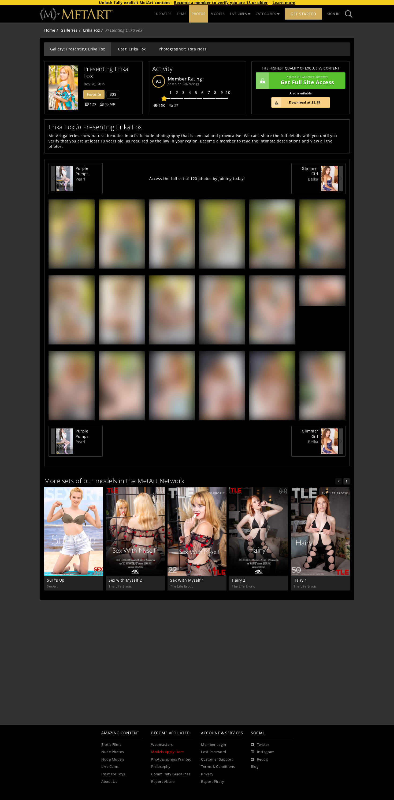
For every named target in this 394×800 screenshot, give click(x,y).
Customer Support (217, 759)
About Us (109, 781)
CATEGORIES (266, 14)
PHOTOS (198, 14)
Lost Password (213, 752)
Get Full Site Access (307, 80)
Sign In (333, 14)
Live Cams (110, 766)
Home (49, 30)
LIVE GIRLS (238, 14)
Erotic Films (111, 744)
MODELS (218, 14)
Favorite (94, 94)
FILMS (182, 14)
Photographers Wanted (171, 759)
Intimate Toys (113, 774)
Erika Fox (91, 30)
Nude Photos (112, 752)
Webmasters (162, 744)
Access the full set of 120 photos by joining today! (197, 178)
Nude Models (112, 759)
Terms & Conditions (218, 766)
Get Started (303, 13)
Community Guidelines (170, 774)
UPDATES (164, 14)
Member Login (213, 744)
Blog (254, 766)
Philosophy (160, 766)
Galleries (69, 30)
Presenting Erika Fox (107, 72)
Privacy (207, 774)
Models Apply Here (167, 752)
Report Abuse (162, 781)
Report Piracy (212, 781)
